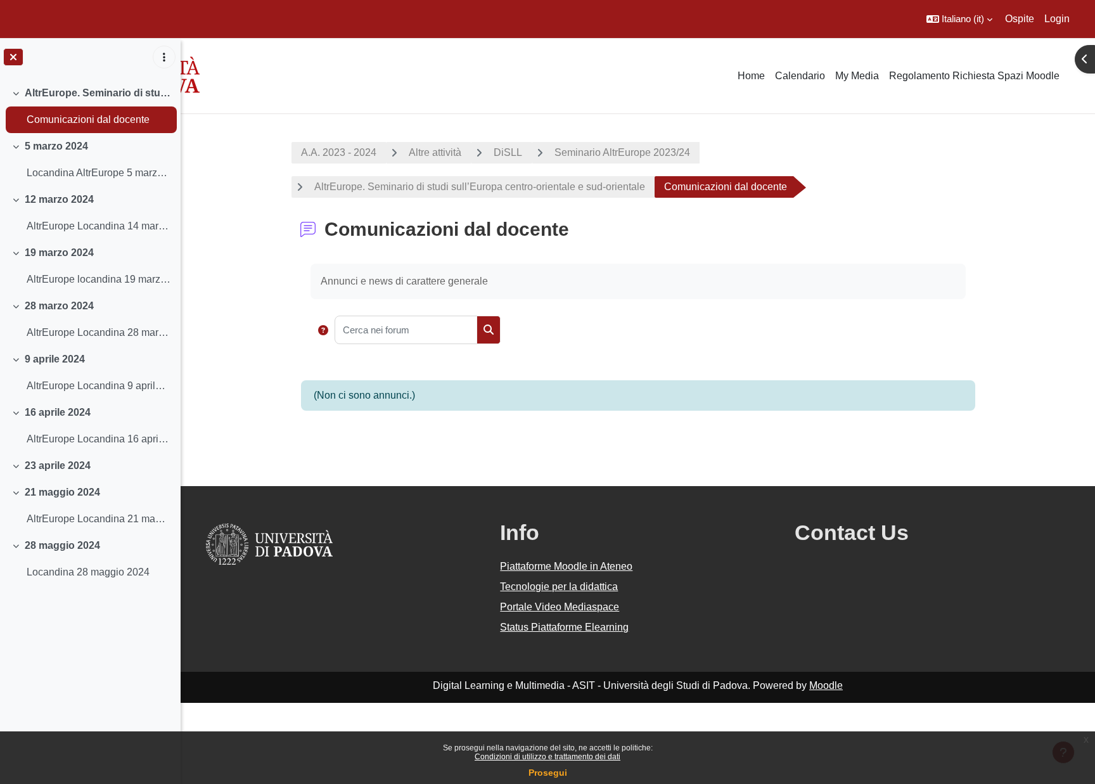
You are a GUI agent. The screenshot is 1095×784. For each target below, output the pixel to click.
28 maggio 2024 (62, 545)
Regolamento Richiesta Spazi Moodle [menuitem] (974, 75)
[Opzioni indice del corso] (164, 57)
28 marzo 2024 (59, 305)
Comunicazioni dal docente (88, 119)
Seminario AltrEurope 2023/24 (622, 152)
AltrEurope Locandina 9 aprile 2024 (98, 385)
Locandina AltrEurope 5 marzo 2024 (98, 172)
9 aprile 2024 (55, 359)
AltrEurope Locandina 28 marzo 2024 (98, 332)
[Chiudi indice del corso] (13, 57)
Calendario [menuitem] (800, 75)
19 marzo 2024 (59, 252)
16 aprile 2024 (58, 412)
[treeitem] (90, 106)
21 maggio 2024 (62, 492)
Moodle (826, 685)
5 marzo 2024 (56, 146)
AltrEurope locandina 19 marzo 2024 (98, 279)
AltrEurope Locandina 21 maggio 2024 (98, 518)
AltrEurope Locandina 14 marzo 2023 (98, 226)
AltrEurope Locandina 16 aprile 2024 (98, 439)
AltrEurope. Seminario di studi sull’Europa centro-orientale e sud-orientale (98, 92)
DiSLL (508, 152)
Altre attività (435, 152)
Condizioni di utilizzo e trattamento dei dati (547, 756)
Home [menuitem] (751, 75)
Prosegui (547, 773)
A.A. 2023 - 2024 (338, 152)
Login (1057, 18)
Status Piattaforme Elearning (564, 627)
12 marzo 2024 (59, 199)
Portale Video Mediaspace (559, 606)
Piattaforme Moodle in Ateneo (566, 566)
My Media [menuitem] (857, 75)
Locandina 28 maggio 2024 (88, 572)
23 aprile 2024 (58, 465)
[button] (959, 19)
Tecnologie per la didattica (559, 586)
